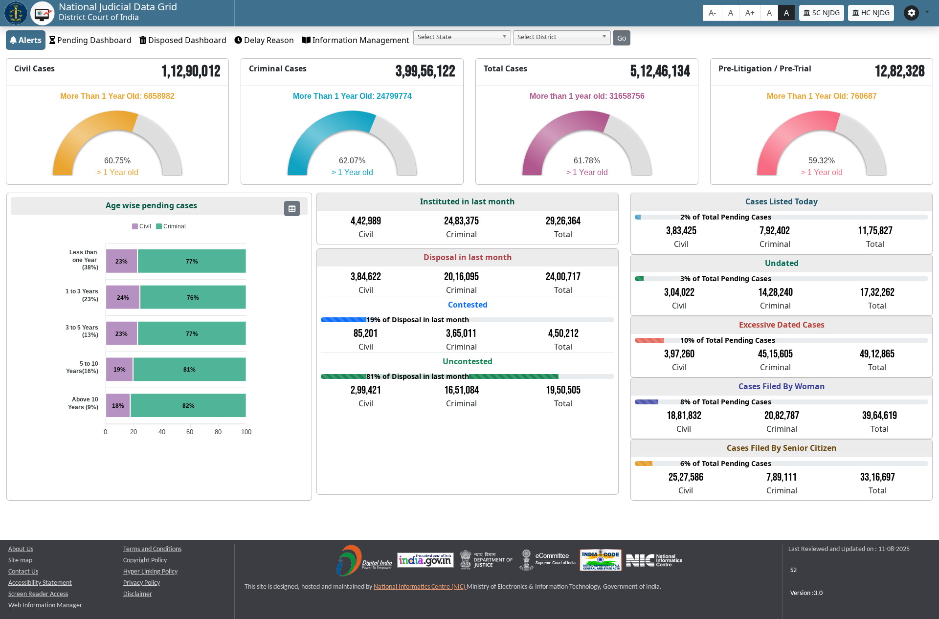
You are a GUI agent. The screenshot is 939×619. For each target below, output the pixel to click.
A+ (750, 12)
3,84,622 (366, 277)
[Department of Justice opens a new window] (487, 562)
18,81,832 (684, 415)
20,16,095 (461, 277)
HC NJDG (874, 12)
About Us (20, 549)
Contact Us (23, 572)
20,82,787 (781, 415)
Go (621, 38)
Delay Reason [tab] (268, 40)
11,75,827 (875, 231)
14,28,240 (775, 292)
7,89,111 (781, 477)
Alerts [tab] (29, 40)
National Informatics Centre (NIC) (420, 587)
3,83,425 (681, 231)
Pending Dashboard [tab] (93, 40)
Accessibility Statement (40, 583)
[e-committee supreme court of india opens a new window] (548, 562)
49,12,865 (877, 354)
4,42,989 (366, 221)
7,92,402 (775, 231)
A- (712, 12)
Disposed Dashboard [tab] (186, 40)
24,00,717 (563, 277)
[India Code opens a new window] (601, 562)
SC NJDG (825, 12)
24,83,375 (461, 221)
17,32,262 (877, 292)
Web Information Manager (45, 605)
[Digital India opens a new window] (365, 562)
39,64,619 (879, 415)
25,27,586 (686, 477)
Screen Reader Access (38, 594)
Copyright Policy (145, 560)
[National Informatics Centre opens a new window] (654, 562)
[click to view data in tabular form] (292, 208)
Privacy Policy (141, 583)
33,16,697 (877, 477)
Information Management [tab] (360, 40)
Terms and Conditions (152, 549)
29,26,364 (563, 221)
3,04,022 (679, 292)
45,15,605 (775, 354)
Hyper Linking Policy (150, 572)
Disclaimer (137, 594)
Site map (20, 560)
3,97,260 (679, 354)
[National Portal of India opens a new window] (426, 562)
